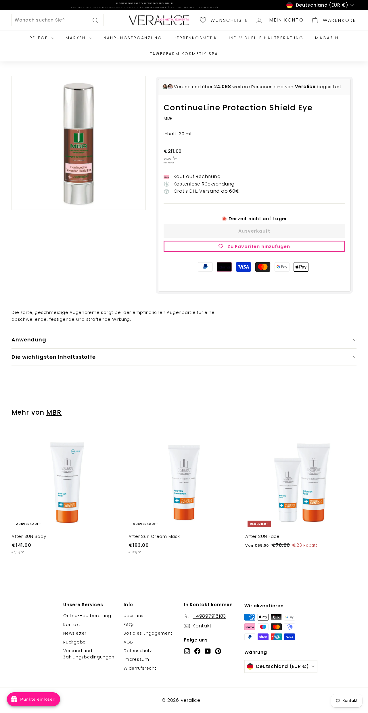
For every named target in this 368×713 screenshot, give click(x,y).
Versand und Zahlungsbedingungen (88, 654)
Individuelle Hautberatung (266, 38)
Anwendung (29, 339)
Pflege (40, 38)
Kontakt (71, 624)
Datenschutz (138, 651)
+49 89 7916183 (150, 5)
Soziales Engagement (148, 633)
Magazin (327, 38)
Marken (77, 38)
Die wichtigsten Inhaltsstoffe (54, 356)
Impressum (136, 659)
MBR (54, 412)
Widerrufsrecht (140, 668)
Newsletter (75, 633)
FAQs (129, 624)
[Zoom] (78, 143)
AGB (128, 642)
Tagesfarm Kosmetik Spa (184, 54)
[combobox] (57, 20)
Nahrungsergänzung (132, 38)
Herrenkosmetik (195, 38)
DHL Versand (204, 191)
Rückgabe (74, 642)
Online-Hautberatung (87, 616)
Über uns (133, 616)
